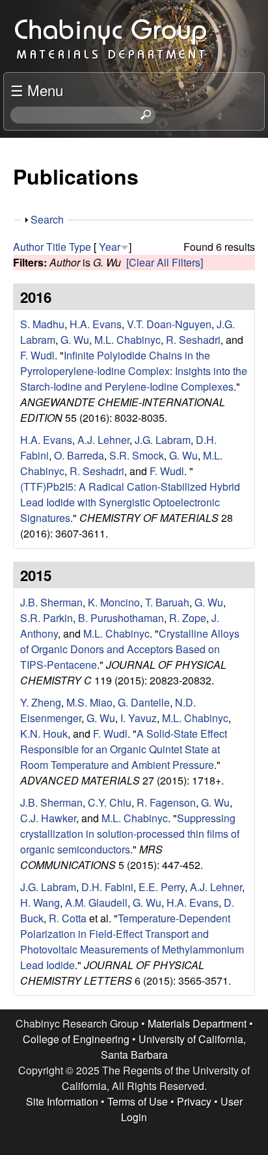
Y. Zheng (40, 702)
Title (56, 246)
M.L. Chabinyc (127, 339)
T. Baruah (167, 602)
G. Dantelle (144, 702)
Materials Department (197, 1023)
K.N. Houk (44, 733)
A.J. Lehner (103, 439)
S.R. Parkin (46, 617)
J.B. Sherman (51, 602)
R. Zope (187, 617)
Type (80, 246)
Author (28, 246)
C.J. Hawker (48, 818)
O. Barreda (79, 455)
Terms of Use (137, 1101)
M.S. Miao (89, 702)
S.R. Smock (136, 455)
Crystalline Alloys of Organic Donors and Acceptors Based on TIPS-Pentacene (129, 649)
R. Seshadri (193, 339)
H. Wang (40, 902)
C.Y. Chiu (109, 802)
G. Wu (74, 339)
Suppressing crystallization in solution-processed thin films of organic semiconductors (129, 834)
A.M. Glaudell (96, 902)
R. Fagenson (166, 802)
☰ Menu (36, 89)
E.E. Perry (162, 886)
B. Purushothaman (121, 617)
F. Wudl (37, 355)
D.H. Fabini (107, 886)
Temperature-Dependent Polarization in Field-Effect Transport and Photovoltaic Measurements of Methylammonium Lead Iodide (132, 941)
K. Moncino (114, 602)
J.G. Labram (163, 439)
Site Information (62, 1101)
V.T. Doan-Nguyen (169, 324)
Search (47, 219)
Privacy (194, 1101)
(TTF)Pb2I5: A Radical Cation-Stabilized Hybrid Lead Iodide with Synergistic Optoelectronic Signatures (130, 502)
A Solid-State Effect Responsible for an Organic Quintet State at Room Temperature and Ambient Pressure (123, 749)
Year (109, 246)
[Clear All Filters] (164, 262)
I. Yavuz (138, 717)
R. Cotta (68, 918)
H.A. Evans (96, 324)
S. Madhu (42, 324)
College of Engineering (76, 1039)
